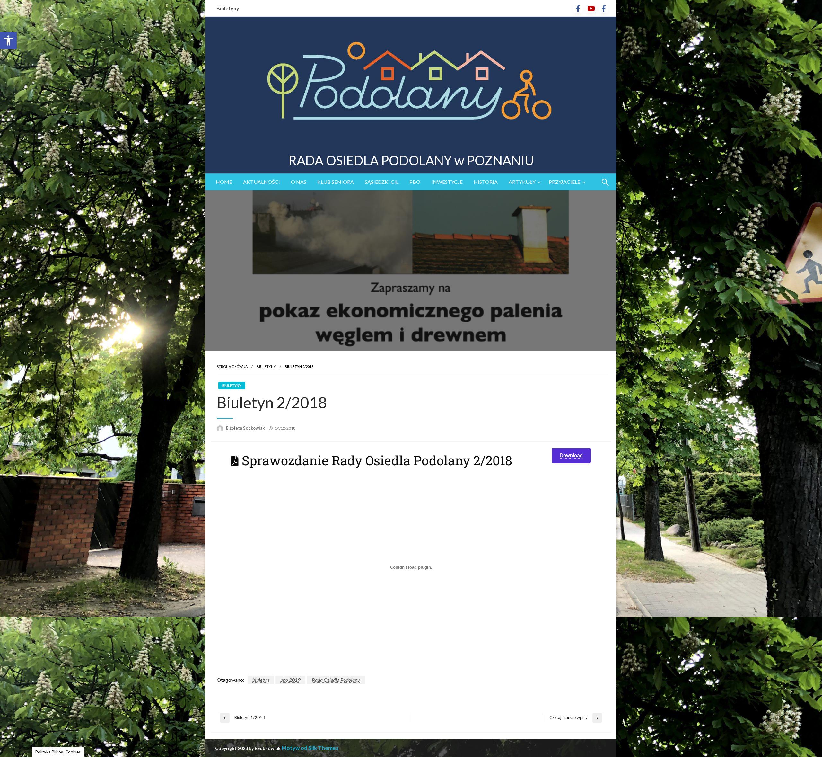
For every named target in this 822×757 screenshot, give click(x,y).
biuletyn (260, 680)
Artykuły (522, 182)
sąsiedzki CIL (381, 182)
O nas (298, 182)
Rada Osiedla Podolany (336, 680)
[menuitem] (224, 182)
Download (571, 455)
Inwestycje (447, 182)
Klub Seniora (335, 182)
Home (224, 182)
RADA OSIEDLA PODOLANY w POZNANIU (411, 160)
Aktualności (261, 182)
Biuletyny (227, 8)
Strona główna (232, 366)
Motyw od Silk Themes (310, 747)
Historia (486, 182)
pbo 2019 (290, 680)
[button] (8, 40)
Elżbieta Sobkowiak (246, 428)
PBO (414, 182)
